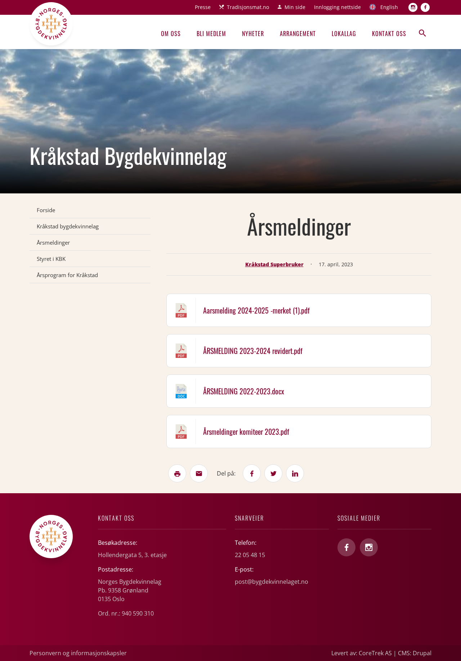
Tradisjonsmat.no (248, 7)
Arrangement (298, 33)
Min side (295, 7)
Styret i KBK (51, 258)
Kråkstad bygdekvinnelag (68, 226)
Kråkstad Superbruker (274, 264)
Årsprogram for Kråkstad (67, 275)
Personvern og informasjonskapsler (78, 653)
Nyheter (253, 33)
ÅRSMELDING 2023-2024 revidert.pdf (253, 350)
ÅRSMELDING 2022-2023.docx (243, 391)
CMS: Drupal (414, 653)
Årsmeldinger (53, 242)
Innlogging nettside (337, 7)
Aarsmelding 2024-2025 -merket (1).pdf (256, 310)
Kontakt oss (389, 33)
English (389, 7)
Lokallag (344, 33)
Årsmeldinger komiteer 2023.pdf (246, 431)
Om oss (171, 33)
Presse (203, 7)
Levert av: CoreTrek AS (361, 653)
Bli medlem (211, 33)
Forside (46, 210)
